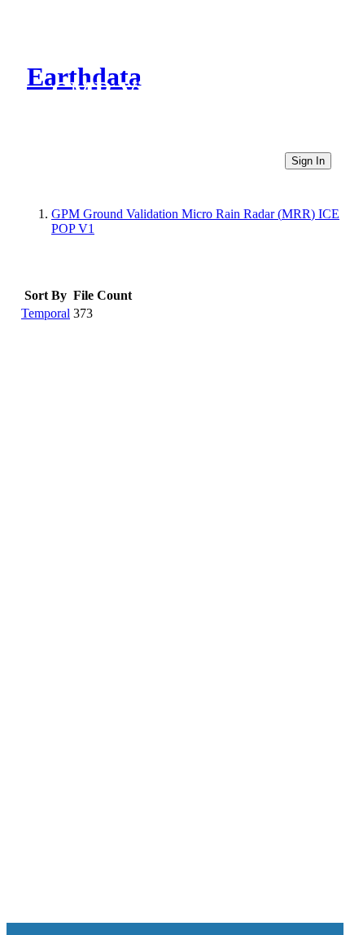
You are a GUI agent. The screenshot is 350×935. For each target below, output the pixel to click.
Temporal (45, 313)
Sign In (308, 161)
